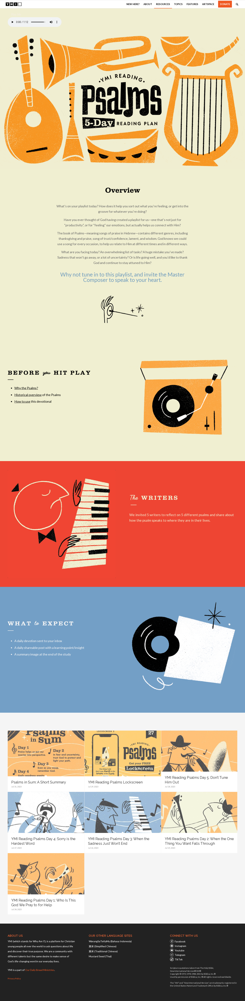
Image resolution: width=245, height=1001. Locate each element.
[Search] (237, 4)
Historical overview (28, 395)
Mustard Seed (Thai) (100, 956)
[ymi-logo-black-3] (13, 4)
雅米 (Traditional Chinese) (103, 951)
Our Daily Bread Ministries (39, 969)
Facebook (180, 941)
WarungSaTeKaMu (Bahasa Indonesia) (110, 941)
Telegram (180, 954)
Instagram (180, 945)
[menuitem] (133, 4)
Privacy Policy (14, 978)
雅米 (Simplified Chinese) (102, 946)
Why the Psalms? (26, 388)
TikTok (179, 959)
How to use (22, 401)
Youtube (179, 950)
